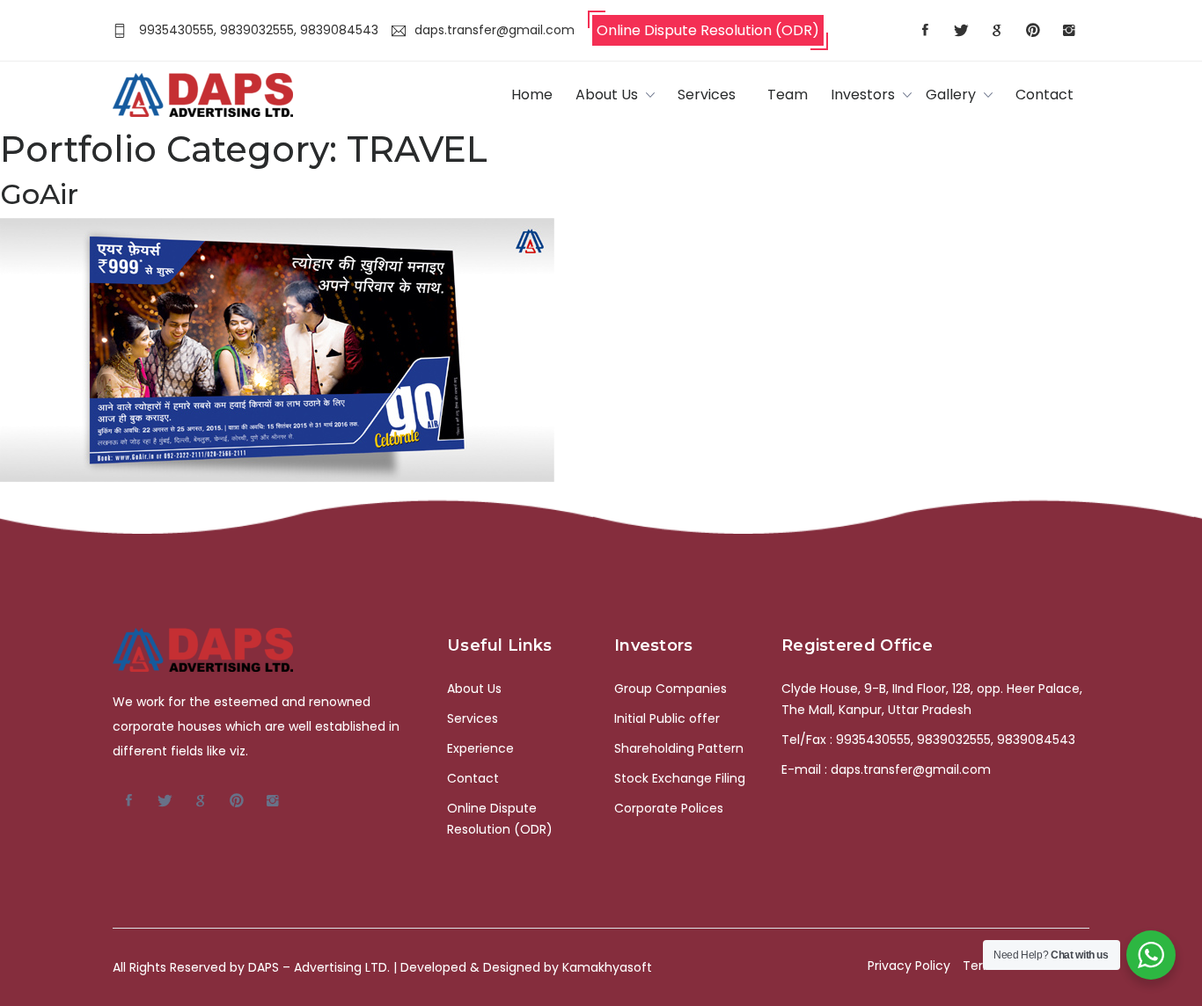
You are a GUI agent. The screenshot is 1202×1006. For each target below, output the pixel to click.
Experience (480, 748)
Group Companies (670, 688)
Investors (863, 94)
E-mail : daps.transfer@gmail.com (886, 769)
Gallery (951, 94)
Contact (1044, 94)
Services (707, 94)
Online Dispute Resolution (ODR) (708, 30)
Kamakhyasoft (607, 967)
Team (787, 94)
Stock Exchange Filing (679, 778)
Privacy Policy (909, 965)
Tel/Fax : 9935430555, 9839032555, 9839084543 (928, 739)
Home (532, 94)
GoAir (39, 194)
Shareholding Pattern (679, 748)
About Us (606, 94)
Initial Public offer (667, 718)
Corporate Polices (668, 808)
